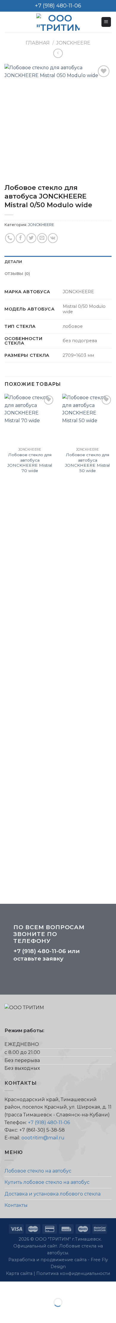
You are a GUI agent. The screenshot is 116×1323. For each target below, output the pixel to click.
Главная (38, 43)
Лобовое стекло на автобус (37, 1171)
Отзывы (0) (17, 273)
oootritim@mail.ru (43, 1138)
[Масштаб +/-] (23, 1287)
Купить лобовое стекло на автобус (47, 1182)
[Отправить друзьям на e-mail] (42, 238)
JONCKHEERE (73, 43)
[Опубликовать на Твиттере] (31, 238)
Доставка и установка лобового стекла (52, 1194)
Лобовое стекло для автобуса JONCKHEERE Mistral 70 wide (29, 462)
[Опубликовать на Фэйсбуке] (21, 238)
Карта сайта (20, 1273)
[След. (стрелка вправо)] (23, 1313)
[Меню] (106, 22)
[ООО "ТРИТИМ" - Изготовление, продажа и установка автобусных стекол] (58, 22)
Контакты (16, 1205)
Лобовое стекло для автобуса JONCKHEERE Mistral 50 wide (87, 462)
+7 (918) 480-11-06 (39, 951)
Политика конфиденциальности (73, 1273)
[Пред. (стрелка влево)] (6, 1313)
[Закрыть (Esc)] (6, 1287)
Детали (13, 261)
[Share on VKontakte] (53, 238)
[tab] (58, 262)
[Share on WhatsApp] (10, 238)
